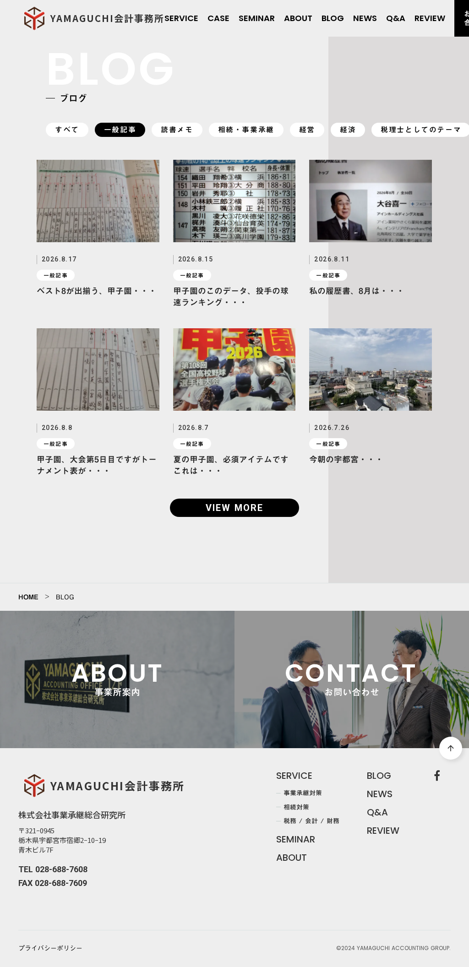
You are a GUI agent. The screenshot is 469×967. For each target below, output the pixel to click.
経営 (307, 130)
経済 (348, 130)
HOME (28, 597)
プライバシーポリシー (50, 948)
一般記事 (120, 130)
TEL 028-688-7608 (52, 869)
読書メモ (177, 130)
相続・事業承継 (246, 130)
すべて (67, 130)
